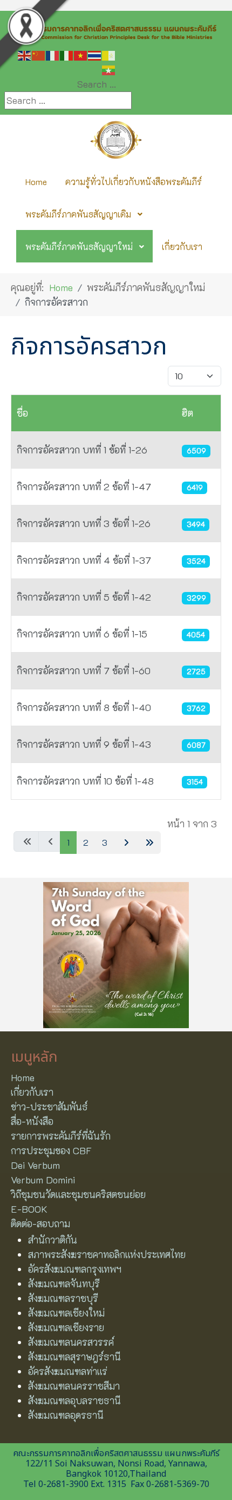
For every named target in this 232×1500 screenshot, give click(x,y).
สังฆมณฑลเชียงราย (66, 1327)
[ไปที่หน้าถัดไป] (125, 842)
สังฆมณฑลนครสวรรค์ (71, 1341)
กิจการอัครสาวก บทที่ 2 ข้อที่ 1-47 (84, 486)
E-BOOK (29, 1208)
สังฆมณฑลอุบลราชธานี (74, 1400)
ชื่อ (22, 412)
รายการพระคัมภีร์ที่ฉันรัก (61, 1135)
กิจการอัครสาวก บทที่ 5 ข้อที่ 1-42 (84, 596)
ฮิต (187, 412)
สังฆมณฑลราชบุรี (63, 1298)
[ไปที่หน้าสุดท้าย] (148, 842)
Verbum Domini (43, 1179)
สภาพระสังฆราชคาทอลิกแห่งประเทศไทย (107, 1254)
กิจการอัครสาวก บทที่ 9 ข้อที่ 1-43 (84, 744)
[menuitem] (36, 181)
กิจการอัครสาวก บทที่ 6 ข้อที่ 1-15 (82, 633)
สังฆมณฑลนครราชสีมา (74, 1385)
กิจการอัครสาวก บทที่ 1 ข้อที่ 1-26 (82, 449)
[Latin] (109, 54)
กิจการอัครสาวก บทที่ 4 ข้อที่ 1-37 (84, 560)
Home (23, 1077)
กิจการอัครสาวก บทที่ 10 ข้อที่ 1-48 (85, 780)
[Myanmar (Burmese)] (109, 69)
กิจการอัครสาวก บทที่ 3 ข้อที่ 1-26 (84, 523)
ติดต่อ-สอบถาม (40, 1223)
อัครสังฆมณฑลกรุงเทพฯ (74, 1268)
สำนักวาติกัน (52, 1239)
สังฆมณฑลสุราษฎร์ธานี (74, 1356)
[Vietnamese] (81, 54)
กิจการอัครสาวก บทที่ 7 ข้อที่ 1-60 (84, 670)
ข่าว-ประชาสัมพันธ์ (49, 1106)
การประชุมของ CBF (51, 1150)
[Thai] (95, 54)
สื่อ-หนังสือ (32, 1121)
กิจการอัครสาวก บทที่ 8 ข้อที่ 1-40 (84, 707)
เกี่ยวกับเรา (32, 1091)
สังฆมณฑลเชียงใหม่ (66, 1312)
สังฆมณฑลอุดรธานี (66, 1415)
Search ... (96, 83)
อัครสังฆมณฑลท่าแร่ (67, 1371)
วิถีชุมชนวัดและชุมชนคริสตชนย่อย (78, 1194)
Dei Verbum (35, 1165)
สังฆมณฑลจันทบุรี (64, 1283)
